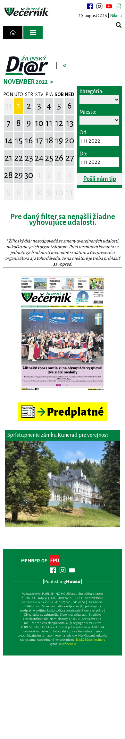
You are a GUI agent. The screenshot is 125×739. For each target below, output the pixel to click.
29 (18, 175)
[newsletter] (118, 6)
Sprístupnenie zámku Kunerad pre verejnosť (57, 435)
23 (29, 158)
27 (69, 158)
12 (59, 123)
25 (49, 158)
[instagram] (99, 6)
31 (8, 105)
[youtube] (109, 6)
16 (29, 140)
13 (69, 123)
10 (39, 123)
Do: (83, 154)
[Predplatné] (62, 405)
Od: (83, 133)
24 (39, 158)
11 (49, 123)
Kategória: (91, 91)
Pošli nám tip (99, 179)
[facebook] (90, 6)
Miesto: (87, 112)
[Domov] (12, 32)
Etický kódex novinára (90, 639)
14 (8, 140)
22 (18, 158)
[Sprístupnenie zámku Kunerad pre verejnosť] (62, 484)
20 (69, 140)
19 (59, 140)
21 (8, 158)
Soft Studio (69, 644)
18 (49, 140)
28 (8, 175)
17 (39, 140)
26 (58, 158)
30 (28, 175)
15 (18, 140)
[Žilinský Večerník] (27, 11)
